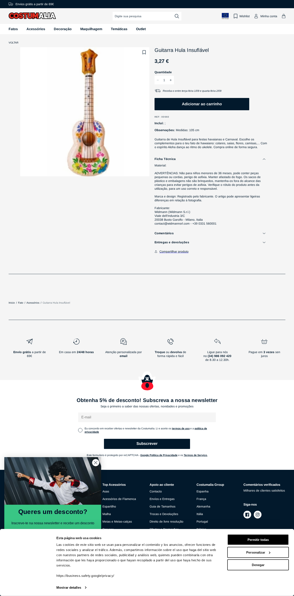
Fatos (13, 29)
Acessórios (35, 29)
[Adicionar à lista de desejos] (144, 52)
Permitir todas (258, 540)
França (201, 499)
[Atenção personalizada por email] (123, 351)
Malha (106, 514)
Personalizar (255, 552)
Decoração (63, 29)
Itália (200, 514)
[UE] (225, 16)
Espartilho (109, 506)
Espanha (203, 491)
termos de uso (181, 428)
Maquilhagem (91, 29)
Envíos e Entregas (162, 499)
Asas (105, 491)
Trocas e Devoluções (164, 514)
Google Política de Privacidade (159, 455)
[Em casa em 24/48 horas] (76, 351)
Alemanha (203, 506)
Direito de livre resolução (166, 521)
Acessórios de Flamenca (119, 499)
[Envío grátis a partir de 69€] (29, 351)
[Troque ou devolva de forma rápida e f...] (170, 351)
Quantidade (163, 72)
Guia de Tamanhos (162, 506)
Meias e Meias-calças (117, 521)
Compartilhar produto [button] (174, 251)
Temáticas (119, 29)
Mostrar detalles (68, 587)
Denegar (258, 565)
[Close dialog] (95, 462)
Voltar (14, 42)
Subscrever (147, 443)
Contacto (156, 491)
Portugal (202, 521)
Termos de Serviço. (195, 455)
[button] (283, 16)
